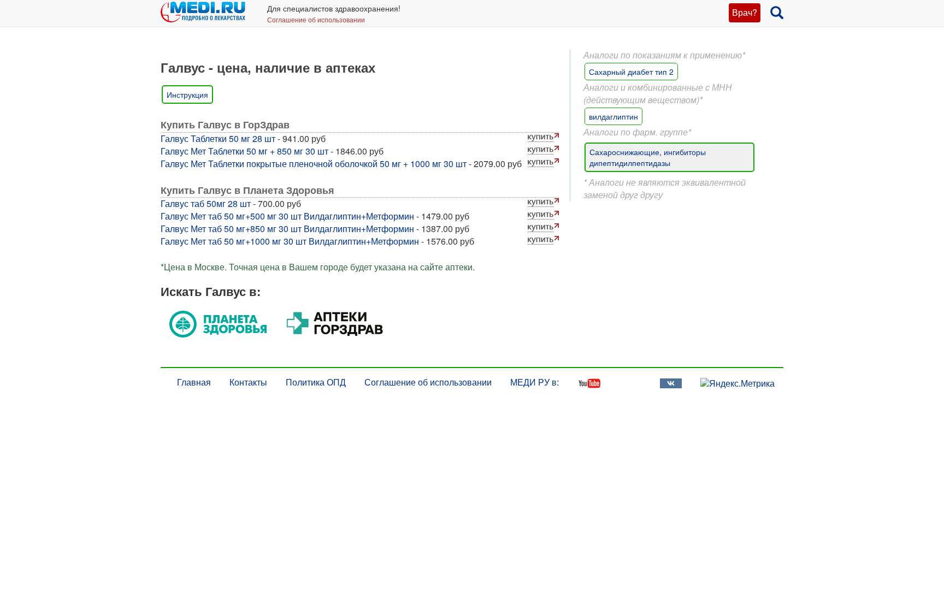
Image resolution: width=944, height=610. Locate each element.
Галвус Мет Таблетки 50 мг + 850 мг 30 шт (244, 151)
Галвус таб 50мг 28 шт (206, 203)
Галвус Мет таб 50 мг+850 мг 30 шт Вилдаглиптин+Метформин (287, 228)
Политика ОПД (316, 382)
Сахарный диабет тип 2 (631, 71)
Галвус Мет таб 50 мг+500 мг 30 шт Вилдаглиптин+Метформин (287, 216)
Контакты (248, 382)
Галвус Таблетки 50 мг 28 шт (218, 138)
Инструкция (187, 94)
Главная (194, 382)
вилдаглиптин (613, 116)
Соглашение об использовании (316, 19)
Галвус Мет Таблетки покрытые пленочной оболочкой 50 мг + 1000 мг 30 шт (314, 163)
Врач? (744, 12)
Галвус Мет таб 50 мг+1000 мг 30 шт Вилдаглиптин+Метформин (290, 241)
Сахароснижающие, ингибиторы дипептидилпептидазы (647, 157)
